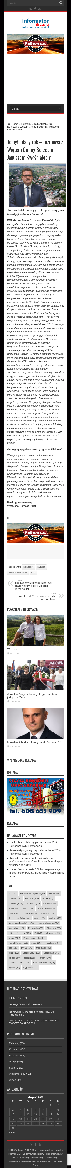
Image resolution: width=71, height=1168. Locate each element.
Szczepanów (31, 953)
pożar (36, 943)
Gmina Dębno (46, 908)
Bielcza (53, 893)
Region (13, 1055)
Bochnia (15, 898)
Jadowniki (48, 913)
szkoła (14, 958)
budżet (41, 567)
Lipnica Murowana (48, 923)
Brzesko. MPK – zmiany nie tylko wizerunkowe (36, 596)
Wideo (12, 1079)
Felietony (26, 123)
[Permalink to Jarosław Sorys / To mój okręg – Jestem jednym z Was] (35, 689)
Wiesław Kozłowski (44, 963)
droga (13, 908)
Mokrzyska (35, 928)
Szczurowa (51, 953)
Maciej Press (16, 842)
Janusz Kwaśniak (18, 572)
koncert (39, 918)
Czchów (49, 903)
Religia (12, 1061)
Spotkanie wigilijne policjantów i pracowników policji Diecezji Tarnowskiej (33, 584)
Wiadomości (16, 1073)
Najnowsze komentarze (22, 835)
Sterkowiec (43, 948)
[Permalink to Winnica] (35, 644)
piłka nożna (53, 933)
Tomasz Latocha (19, 963)
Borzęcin (28, 567)
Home (14, 123)
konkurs (55, 918)
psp (13, 948)
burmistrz (33, 903)
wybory (14, 967)
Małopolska (17, 928)
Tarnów (45, 958)
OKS (13, 933)
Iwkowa (31, 913)
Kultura (13, 1049)
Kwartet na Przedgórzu (21, 923)
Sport (12, 1067)
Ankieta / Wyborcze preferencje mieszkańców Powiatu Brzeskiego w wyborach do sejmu (35, 861)
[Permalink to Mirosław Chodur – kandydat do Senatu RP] (35, 737)
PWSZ (27, 948)
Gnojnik (15, 913)
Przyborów (53, 943)
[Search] (61, 3)
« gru (12, 1132)
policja (14, 938)
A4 (13, 893)
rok (33, 572)
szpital (29, 958)
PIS (38, 933)
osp (26, 933)
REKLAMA (12, 823)
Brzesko (16, 903)
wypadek (30, 967)
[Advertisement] (35, 81)
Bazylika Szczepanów (32, 893)
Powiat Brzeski (18, 943)
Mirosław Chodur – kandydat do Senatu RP (34, 742)
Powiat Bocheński (34, 938)
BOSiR (47, 898)
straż (14, 953)
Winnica (12, 649)
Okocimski (54, 928)
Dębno (28, 908)
